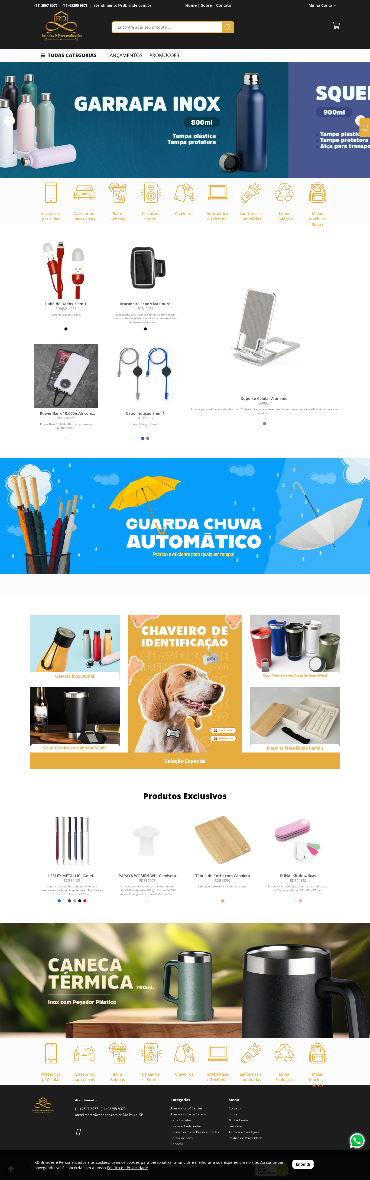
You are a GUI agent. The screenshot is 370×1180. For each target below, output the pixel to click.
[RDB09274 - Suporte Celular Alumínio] (264, 325)
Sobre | (208, 5)
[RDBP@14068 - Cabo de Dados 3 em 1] (66, 267)
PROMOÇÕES (164, 55)
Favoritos (235, 1126)
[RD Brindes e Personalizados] (62, 26)
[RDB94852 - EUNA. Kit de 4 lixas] (298, 840)
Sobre (233, 1114)
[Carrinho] (336, 25)
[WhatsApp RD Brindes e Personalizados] (357, 1140)
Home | (192, 5)
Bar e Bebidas (181, 1120)
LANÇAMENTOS (124, 55)
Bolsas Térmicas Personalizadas (194, 1132)
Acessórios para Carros (188, 1114)
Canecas (176, 1144)
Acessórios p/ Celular (186, 1108)
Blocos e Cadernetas (186, 1126)
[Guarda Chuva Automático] (185, 516)
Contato (223, 5)
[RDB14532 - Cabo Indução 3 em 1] (145, 376)
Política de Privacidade (245, 1138)
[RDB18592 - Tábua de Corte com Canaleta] (222, 840)
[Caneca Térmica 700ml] (185, 980)
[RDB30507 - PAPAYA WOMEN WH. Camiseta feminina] (147, 840)
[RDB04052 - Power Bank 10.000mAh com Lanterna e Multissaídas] (66, 376)
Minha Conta (238, 1120)
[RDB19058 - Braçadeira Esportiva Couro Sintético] (145, 267)
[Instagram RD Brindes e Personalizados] (77, 1131)
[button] (9, 120)
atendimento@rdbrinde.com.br (122, 5)
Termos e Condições (244, 1132)
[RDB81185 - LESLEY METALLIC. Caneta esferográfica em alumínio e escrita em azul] (72, 840)
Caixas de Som (181, 1138)
